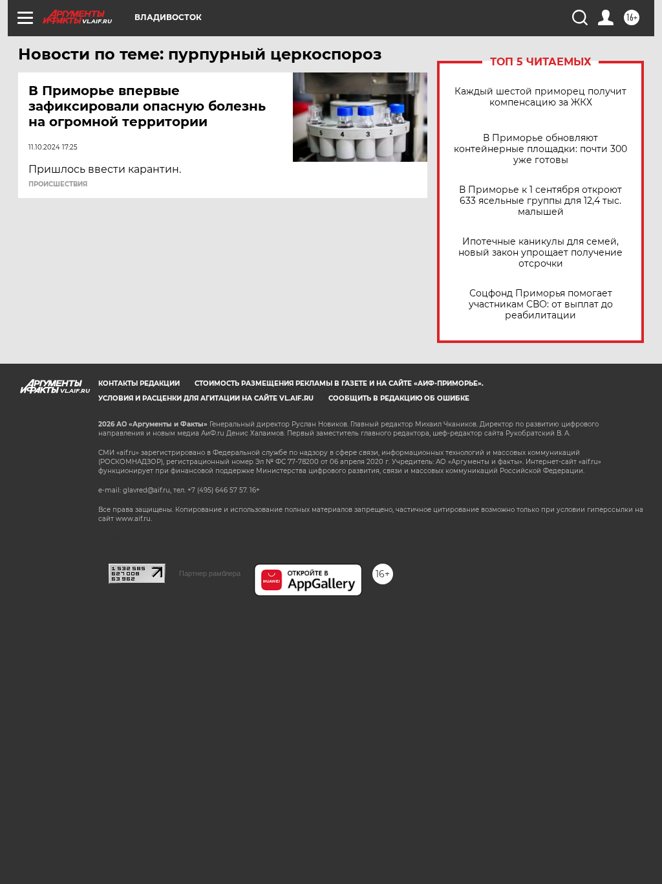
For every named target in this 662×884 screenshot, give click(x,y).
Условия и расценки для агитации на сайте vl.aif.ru (206, 398)
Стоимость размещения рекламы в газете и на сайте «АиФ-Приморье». (339, 383)
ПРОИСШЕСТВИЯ (57, 184)
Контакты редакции (139, 383)
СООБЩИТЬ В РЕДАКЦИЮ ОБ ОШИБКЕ (398, 398)
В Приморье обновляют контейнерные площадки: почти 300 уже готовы (540, 149)
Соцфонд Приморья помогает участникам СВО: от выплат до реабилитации (541, 304)
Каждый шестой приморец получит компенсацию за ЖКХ (540, 97)
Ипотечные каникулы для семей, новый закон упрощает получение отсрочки (540, 252)
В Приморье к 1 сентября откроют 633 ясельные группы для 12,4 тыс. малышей (540, 200)
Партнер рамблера (209, 573)
